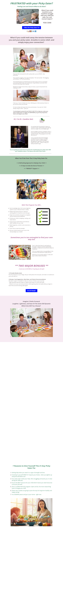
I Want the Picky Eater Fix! (32, 27)
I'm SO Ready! (31, 290)
